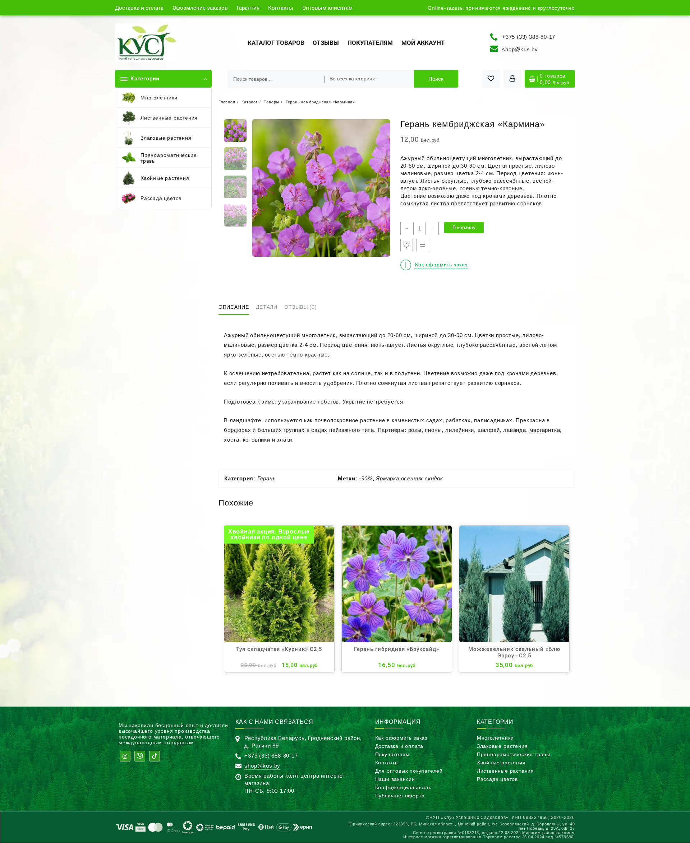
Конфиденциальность (403, 787)
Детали (266, 307)
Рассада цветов (497, 779)
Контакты (387, 762)
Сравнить (423, 245)
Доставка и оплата (399, 746)
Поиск (435, 79)
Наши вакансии (395, 779)
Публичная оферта (400, 795)
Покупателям (392, 754)
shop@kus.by (520, 49)
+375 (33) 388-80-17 (528, 36)
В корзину (463, 227)
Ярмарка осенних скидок (409, 478)
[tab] (236, 307)
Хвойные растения (501, 762)
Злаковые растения (502, 746)
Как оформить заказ (401, 738)
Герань (266, 478)
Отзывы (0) (300, 307)
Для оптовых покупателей (409, 771)
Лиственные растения (505, 771)
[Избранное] (406, 245)
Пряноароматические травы (513, 754)
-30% (365, 478)
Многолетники (495, 738)
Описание (233, 307)
